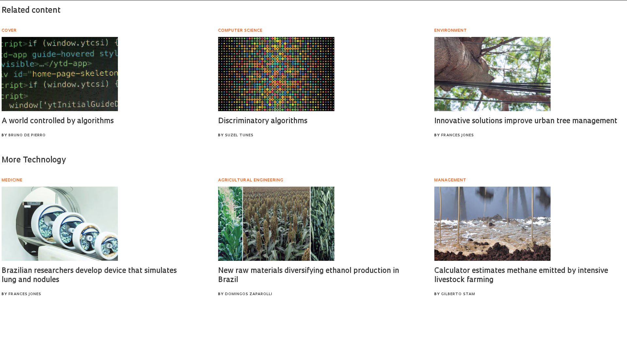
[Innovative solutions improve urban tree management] (492, 74)
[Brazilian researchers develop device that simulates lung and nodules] (60, 224)
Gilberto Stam (458, 294)
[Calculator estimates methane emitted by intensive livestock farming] (492, 224)
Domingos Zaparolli (248, 294)
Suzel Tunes (239, 135)
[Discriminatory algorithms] (276, 74)
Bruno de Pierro (27, 135)
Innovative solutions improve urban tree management (525, 121)
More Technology (34, 160)
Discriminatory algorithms (262, 121)
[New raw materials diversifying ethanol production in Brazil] (276, 224)
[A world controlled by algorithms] (60, 74)
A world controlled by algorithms (58, 121)
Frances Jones (457, 135)
